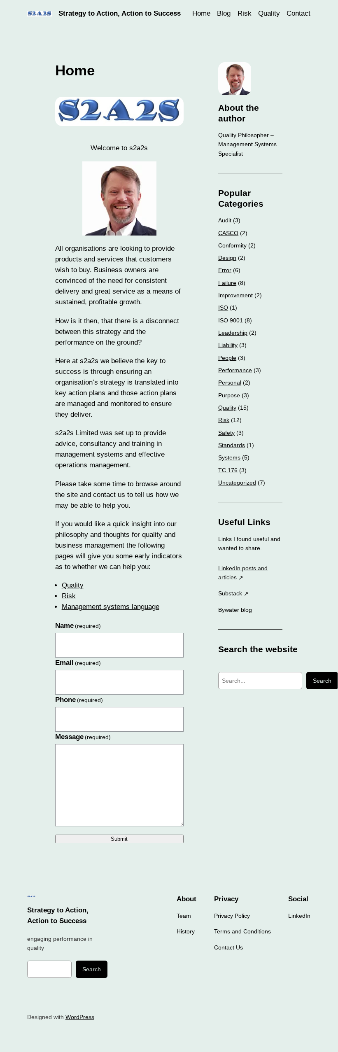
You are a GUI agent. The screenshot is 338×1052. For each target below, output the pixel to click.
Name (78, 626)
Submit (119, 839)
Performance (235, 370)
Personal (229, 382)
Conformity (232, 245)
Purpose (229, 395)
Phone (79, 700)
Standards (231, 445)
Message (83, 737)
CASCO (228, 233)
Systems (229, 457)
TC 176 (228, 470)
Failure (227, 283)
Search (322, 680)
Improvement (235, 295)
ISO (223, 307)
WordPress (79, 1017)
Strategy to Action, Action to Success (119, 13)
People (227, 358)
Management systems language (110, 607)
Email (78, 663)
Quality (73, 585)
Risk (69, 596)
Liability (228, 345)
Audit (224, 220)
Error (224, 270)
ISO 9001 (230, 320)
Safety (226, 432)
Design (227, 257)
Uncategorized (237, 482)
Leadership (232, 332)
